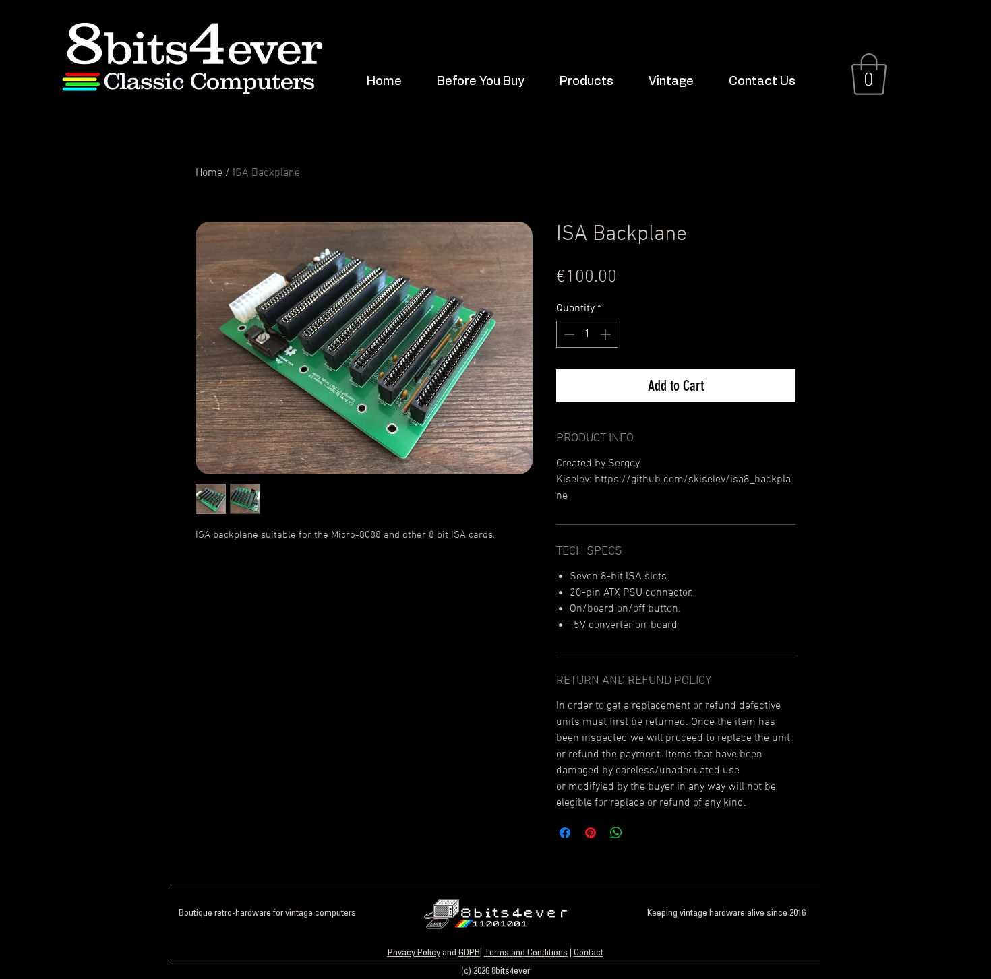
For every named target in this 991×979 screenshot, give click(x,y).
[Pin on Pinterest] (590, 833)
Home (209, 173)
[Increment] (606, 334)
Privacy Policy (414, 953)
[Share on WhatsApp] (616, 833)
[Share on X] (642, 833)
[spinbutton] (587, 334)
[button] (593, 82)
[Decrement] (567, 334)
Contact (588, 953)
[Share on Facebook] (565, 833)
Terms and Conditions (526, 953)
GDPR (469, 953)
